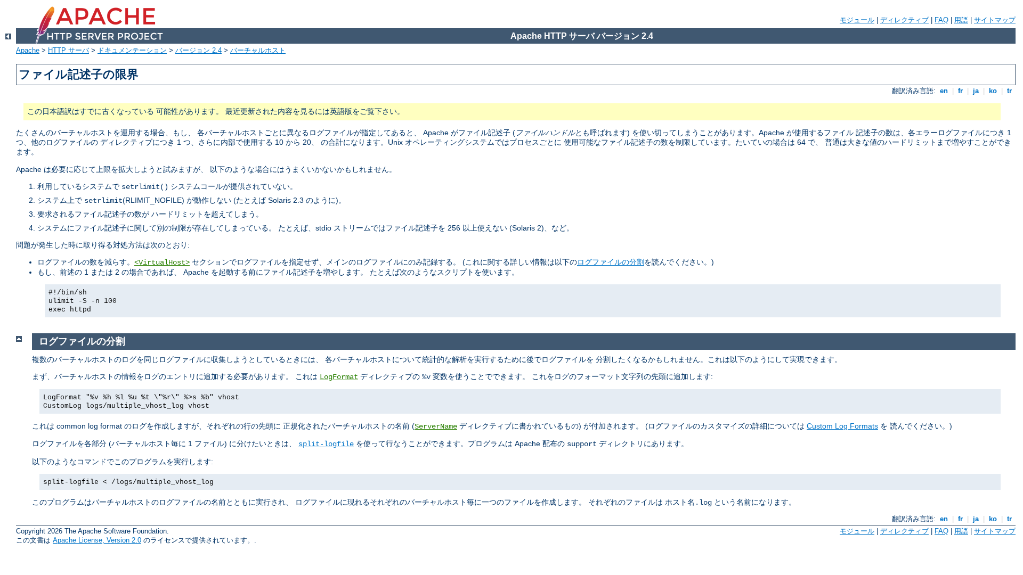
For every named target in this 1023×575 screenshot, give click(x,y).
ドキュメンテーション (132, 50)
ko (993, 91)
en (944, 91)
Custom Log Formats (842, 426)
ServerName (436, 426)
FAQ (941, 20)
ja (976, 91)
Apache (27, 50)
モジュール (857, 20)
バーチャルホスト (258, 50)
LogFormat (339, 377)
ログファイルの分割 (610, 262)
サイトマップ (995, 20)
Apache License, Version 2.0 (97, 540)
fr (960, 91)
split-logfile (326, 444)
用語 (961, 20)
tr (1009, 91)
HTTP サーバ (68, 50)
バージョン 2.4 (198, 50)
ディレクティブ (904, 20)
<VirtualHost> (162, 262)
